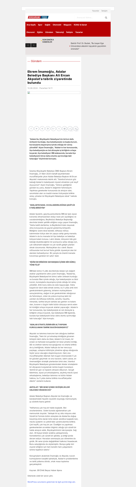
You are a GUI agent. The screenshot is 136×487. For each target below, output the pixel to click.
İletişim (104, 11)
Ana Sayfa (31, 25)
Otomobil (57, 25)
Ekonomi (31, 32)
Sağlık (47, 25)
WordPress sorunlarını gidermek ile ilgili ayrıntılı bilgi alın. (51, 482)
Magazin (67, 25)
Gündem (49, 32)
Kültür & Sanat (80, 25)
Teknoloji (60, 32)
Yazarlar (95, 11)
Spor (40, 25)
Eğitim (40, 32)
